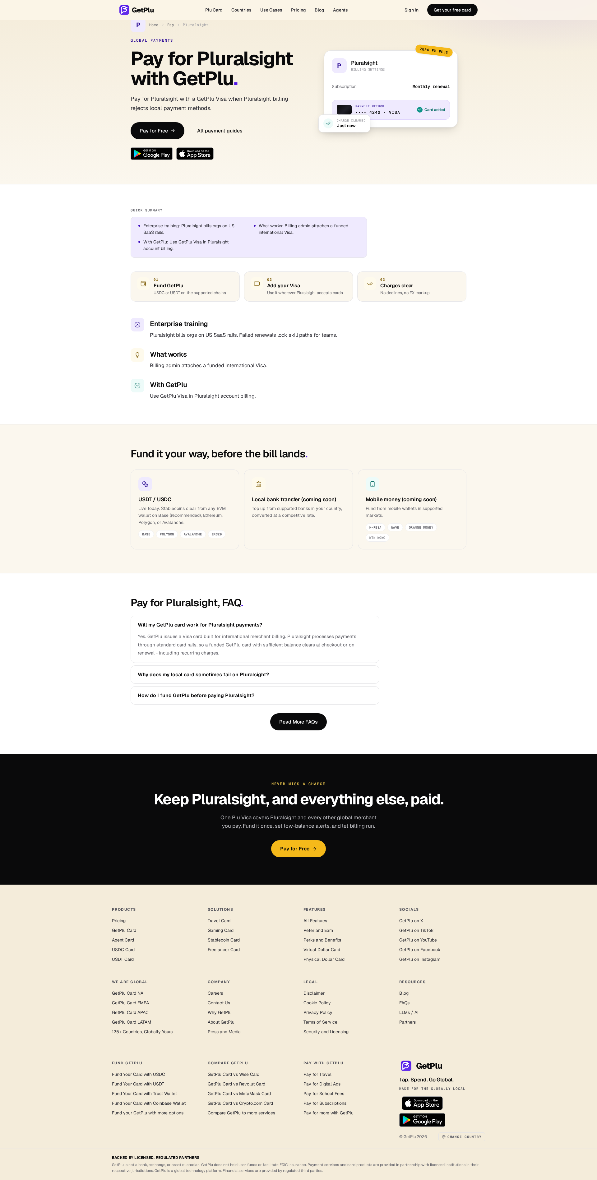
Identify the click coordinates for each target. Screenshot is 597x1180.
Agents (340, 10)
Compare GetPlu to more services (241, 1113)
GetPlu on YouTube (418, 940)
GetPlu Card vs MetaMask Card (239, 1093)
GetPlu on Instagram (419, 959)
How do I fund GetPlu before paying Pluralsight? (196, 695)
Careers (215, 993)
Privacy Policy (317, 1012)
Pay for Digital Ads (321, 1084)
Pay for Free (154, 130)
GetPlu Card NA (127, 993)
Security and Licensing (326, 1031)
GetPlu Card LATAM (131, 1022)
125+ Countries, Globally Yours (142, 1031)
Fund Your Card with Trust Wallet (144, 1093)
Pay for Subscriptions (324, 1103)
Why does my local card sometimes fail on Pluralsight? (203, 674)
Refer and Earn (318, 930)
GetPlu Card (124, 930)
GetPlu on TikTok (416, 930)
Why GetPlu (220, 1012)
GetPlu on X (411, 920)
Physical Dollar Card (324, 959)
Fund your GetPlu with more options (147, 1113)
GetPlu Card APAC (130, 1012)
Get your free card (452, 10)
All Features (315, 920)
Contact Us (219, 1003)
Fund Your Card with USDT (138, 1084)
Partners (407, 1022)
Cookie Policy (317, 1003)
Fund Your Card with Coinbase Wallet (149, 1103)
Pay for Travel (317, 1074)
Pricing (298, 10)
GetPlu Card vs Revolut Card (236, 1084)
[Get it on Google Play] (152, 153)
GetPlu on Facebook (419, 949)
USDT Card (123, 959)
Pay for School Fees (323, 1093)
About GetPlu (221, 1022)
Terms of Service (320, 1022)
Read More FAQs (298, 722)
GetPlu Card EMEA (130, 1003)
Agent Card (123, 940)
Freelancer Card (224, 949)
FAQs (404, 1003)
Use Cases (271, 10)
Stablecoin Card (224, 940)
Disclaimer (314, 993)
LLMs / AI (409, 1012)
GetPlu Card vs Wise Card (233, 1074)
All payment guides (220, 130)
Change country (464, 1137)
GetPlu (143, 10)
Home (154, 24)
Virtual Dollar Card (321, 949)
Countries (241, 10)
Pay (170, 24)
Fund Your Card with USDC (138, 1074)
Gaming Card (221, 930)
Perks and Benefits (322, 940)
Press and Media (224, 1031)
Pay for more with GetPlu (328, 1113)
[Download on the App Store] (195, 153)
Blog (319, 10)
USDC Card (123, 949)
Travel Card (219, 920)
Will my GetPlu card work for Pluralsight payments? (200, 625)
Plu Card (214, 10)
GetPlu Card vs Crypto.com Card (240, 1103)
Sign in (412, 10)
